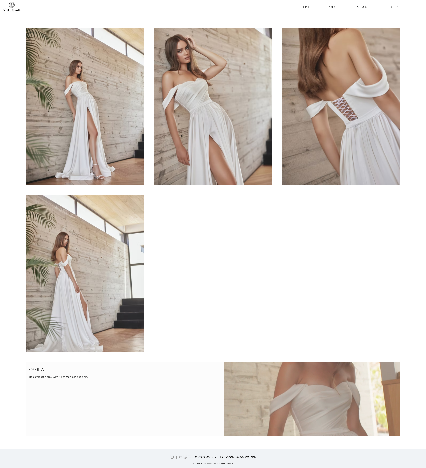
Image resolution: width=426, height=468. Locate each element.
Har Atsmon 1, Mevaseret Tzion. (238, 456)
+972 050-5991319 (204, 456)
